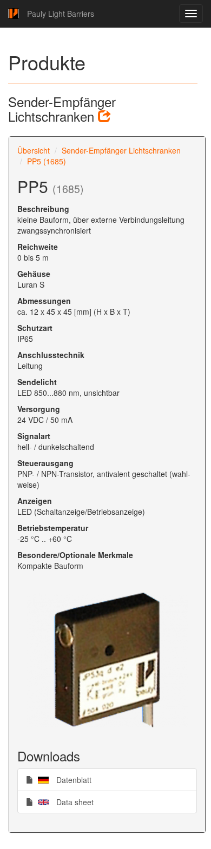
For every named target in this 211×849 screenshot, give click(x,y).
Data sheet (63, 801)
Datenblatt (62, 779)
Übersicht (33, 150)
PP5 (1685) (46, 161)
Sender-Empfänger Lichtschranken (121, 150)
